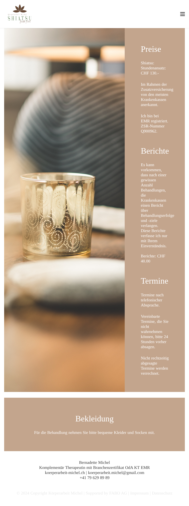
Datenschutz (162, 493)
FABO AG (118, 493)
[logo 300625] (19, 14)
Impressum (139, 493)
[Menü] (182, 14)
